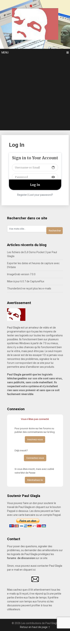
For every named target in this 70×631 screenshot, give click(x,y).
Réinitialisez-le (35, 480)
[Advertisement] (35, 93)
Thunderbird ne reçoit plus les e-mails (29, 288)
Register (22, 194)
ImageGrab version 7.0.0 (21, 274)
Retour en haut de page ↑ (35, 627)
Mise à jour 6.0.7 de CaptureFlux (25, 281)
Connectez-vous (35, 458)
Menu (5, 52)
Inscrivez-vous (35, 439)
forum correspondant (19, 362)
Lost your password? (41, 194)
